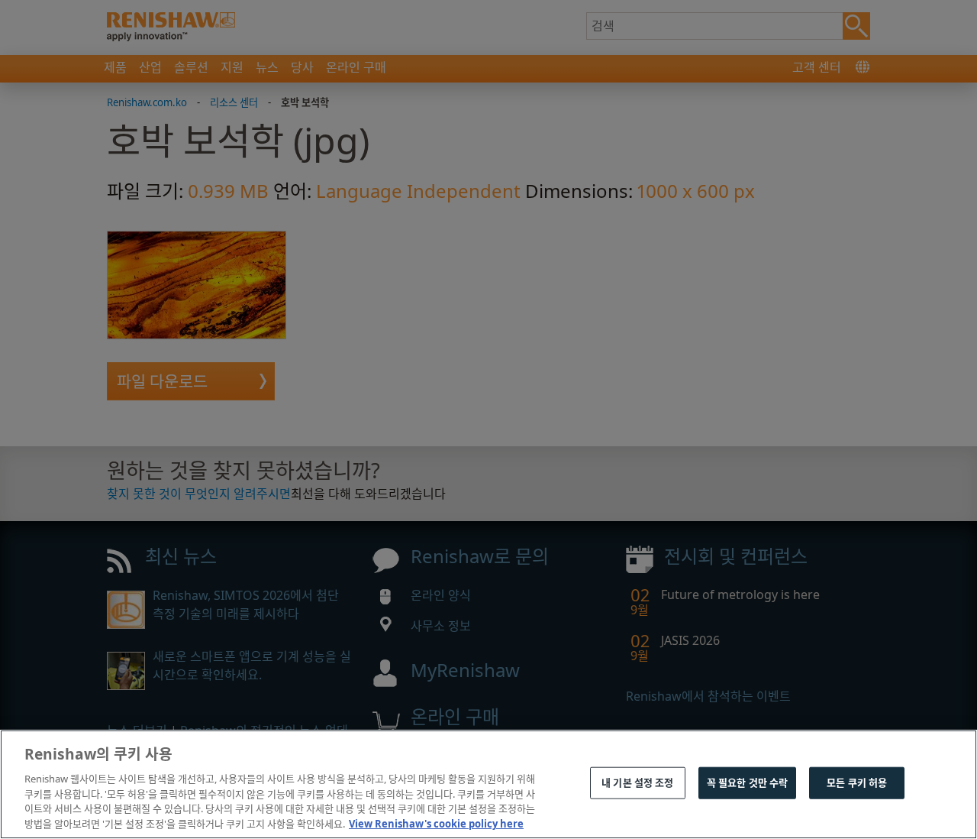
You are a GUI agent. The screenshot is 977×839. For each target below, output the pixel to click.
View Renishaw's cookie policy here (436, 823)
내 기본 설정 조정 (637, 782)
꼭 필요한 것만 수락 (747, 782)
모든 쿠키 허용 (857, 782)
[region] (488, 784)
